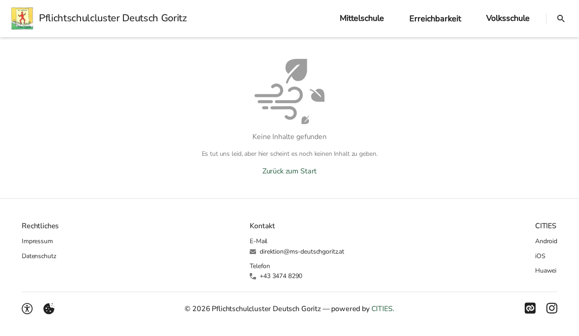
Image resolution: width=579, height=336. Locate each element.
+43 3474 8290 (281, 276)
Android (546, 241)
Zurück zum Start (289, 171)
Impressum (37, 241)
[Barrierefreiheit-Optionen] (27, 308)
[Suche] (561, 18)
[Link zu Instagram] (551, 308)
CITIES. (382, 309)
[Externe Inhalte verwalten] (48, 308)
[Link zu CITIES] (530, 308)
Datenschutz (39, 256)
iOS (540, 256)
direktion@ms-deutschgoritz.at (302, 251)
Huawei (545, 270)
